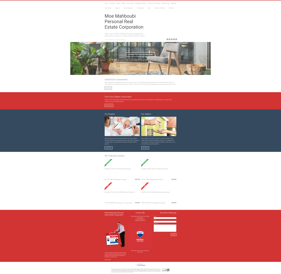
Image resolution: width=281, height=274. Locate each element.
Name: (155, 216)
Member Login (165, 3)
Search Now (109, 105)
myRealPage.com (140, 265)
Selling (123, 3)
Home (106, 3)
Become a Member (159, 8)
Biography (173, 3)
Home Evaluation (128, 8)
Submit (173, 234)
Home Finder (130, 3)
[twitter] (169, 39)
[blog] (174, 39)
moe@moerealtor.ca (120, 40)
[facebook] (167, 39)
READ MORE (108, 259)
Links (149, 8)
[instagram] (176, 39)
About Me (108, 88)
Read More (108, 147)
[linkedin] (172, 39)
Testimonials (140, 8)
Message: (156, 223)
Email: (155, 219)
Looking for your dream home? (140, 54)
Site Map (171, 8)
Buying (118, 3)
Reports (117, 8)
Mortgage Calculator (140, 3)
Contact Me (108, 8)
